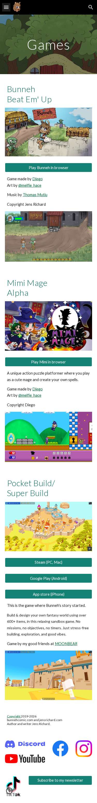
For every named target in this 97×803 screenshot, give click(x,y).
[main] (48, 44)
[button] (6, 7)
